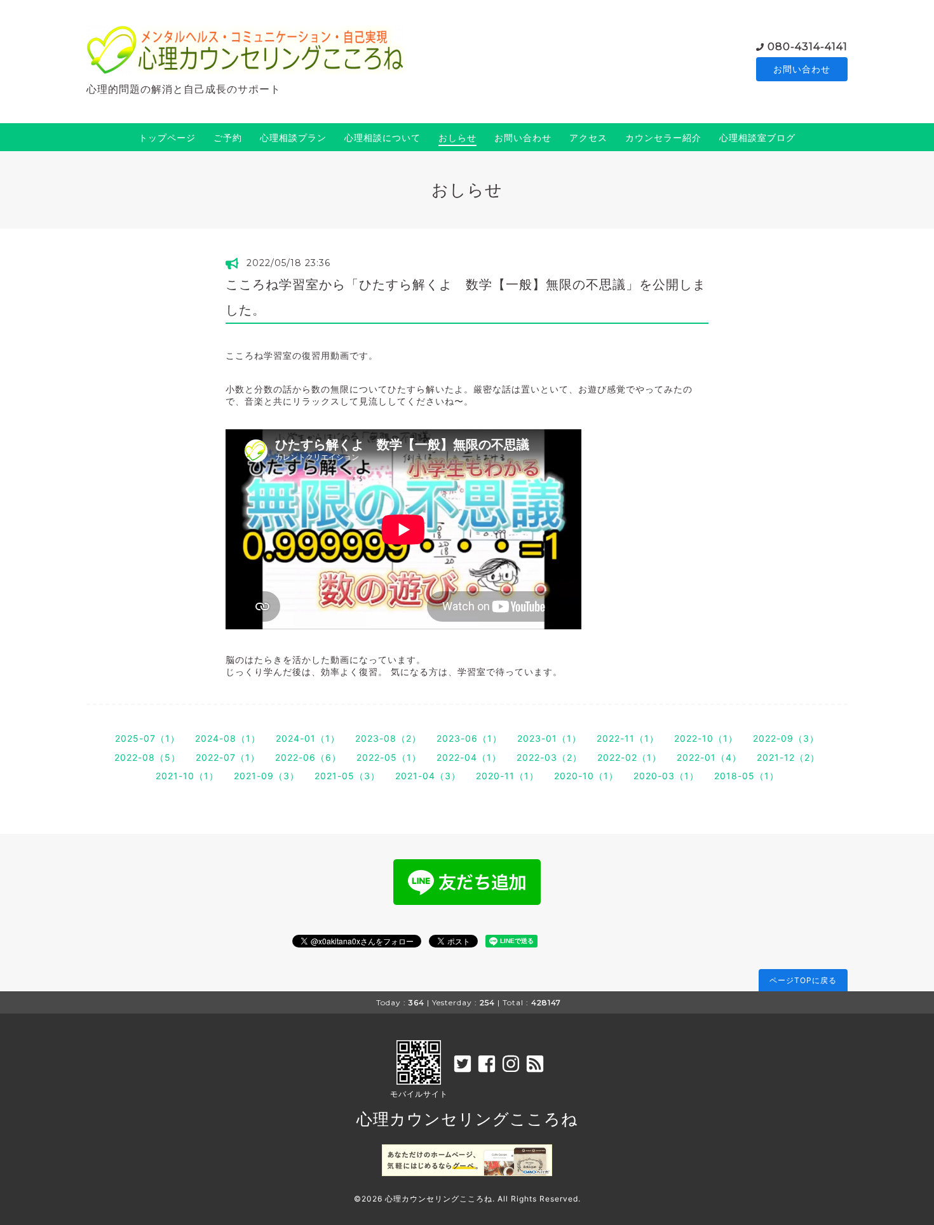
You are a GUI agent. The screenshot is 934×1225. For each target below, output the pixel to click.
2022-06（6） (308, 757)
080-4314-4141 (808, 47)
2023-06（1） (469, 738)
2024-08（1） (228, 738)
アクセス (588, 137)
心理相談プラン (293, 137)
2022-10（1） (706, 738)
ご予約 (227, 137)
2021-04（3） (428, 775)
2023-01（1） (549, 738)
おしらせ (457, 137)
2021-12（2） (788, 757)
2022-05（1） (388, 757)
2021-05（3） (347, 775)
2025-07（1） (147, 738)
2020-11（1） (507, 775)
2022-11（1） (628, 738)
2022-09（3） (786, 738)
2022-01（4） (709, 757)
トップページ (167, 137)
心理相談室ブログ (757, 137)
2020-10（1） (586, 775)
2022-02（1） (629, 757)
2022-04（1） (469, 757)
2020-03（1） (666, 775)
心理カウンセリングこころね (467, 1118)
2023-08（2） (388, 738)
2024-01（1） (308, 738)
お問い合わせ (801, 69)
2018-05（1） (746, 775)
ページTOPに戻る (803, 980)
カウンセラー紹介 (663, 137)
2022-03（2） (549, 757)
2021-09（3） (266, 775)
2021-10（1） (187, 775)
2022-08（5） (147, 757)
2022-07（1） (228, 757)
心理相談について (382, 137)
